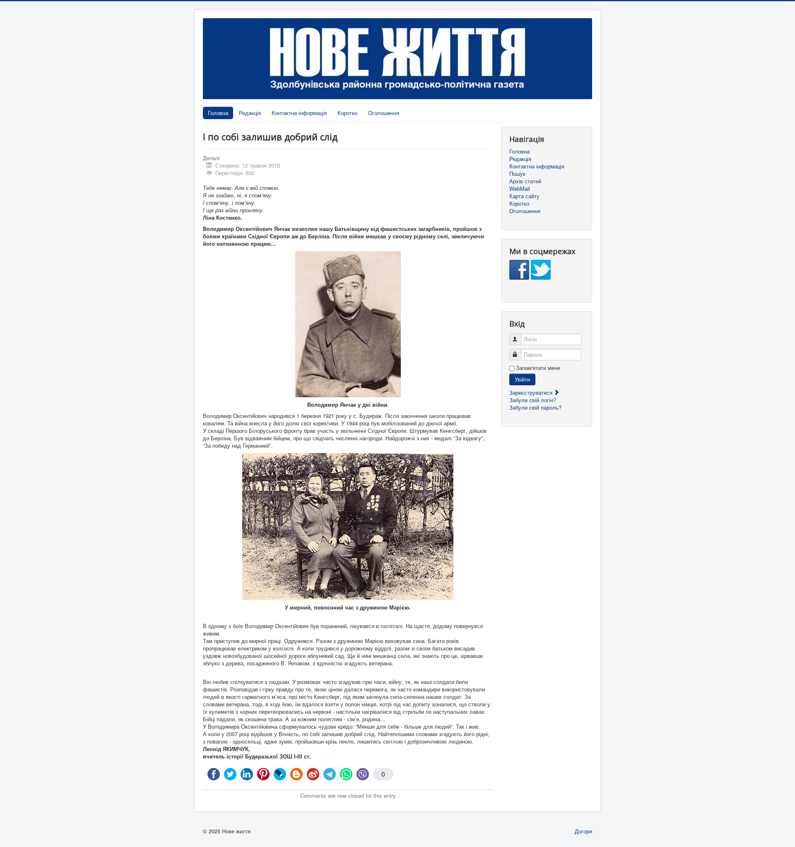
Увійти (522, 379)
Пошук (517, 174)
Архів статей (525, 181)
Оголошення (383, 113)
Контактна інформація (299, 113)
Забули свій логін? (532, 400)
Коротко (347, 113)
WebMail (519, 188)
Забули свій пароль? (535, 407)
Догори (583, 831)
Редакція (250, 113)
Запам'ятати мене (538, 368)
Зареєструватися (531, 392)
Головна (218, 113)
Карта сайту (524, 196)
